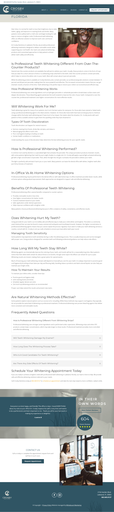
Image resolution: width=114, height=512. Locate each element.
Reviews (74, 10)
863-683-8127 (36, 381)
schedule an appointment (51, 381)
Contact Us (83, 10)
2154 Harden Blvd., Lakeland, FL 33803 (27, 2)
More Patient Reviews (90, 410)
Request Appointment (99, 10)
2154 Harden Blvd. (104, 492)
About (43, 10)
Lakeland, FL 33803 (104, 495)
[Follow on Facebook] (54, 495)
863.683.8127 (8, 2)
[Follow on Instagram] (59, 495)
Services (53, 10)
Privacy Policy (46, 505)
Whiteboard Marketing (73, 505)
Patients (63, 10)
